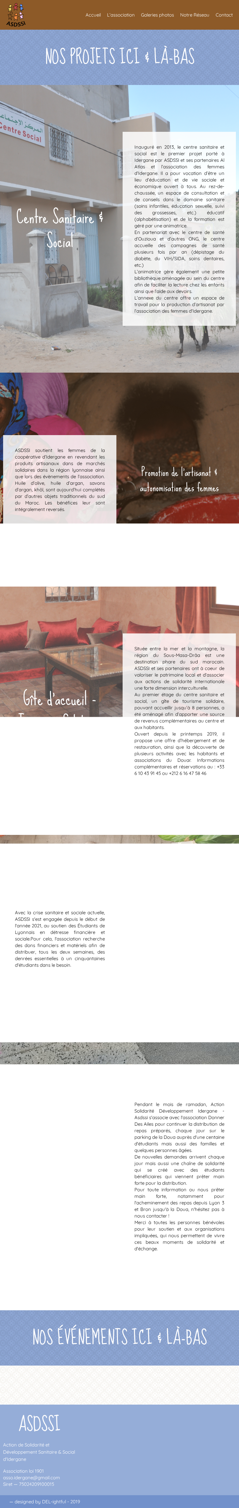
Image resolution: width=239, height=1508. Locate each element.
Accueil (93, 15)
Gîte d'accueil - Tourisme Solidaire (59, 711)
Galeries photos (157, 15)
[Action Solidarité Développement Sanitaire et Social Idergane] (19, 15)
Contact (224, 15)
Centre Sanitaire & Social (60, 229)
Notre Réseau (194, 15)
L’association (121, 15)
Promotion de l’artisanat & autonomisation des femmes (179, 479)
